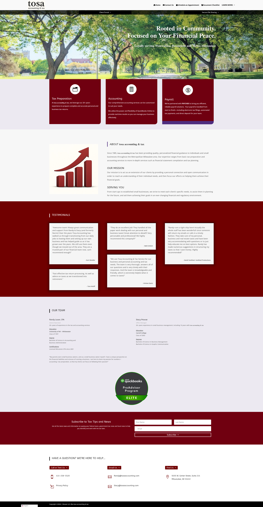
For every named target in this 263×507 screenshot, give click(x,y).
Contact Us (169, 5)
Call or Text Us (58, 467)
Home (158, 5)
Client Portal (104, 12)
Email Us (113, 467)
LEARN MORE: (227, 5)
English (25, 505)
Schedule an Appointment (188, 5)
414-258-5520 (63, 476)
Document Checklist (211, 5)
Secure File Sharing (209, 12)
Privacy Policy (62, 485)
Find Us (170, 467)
